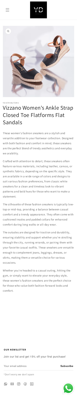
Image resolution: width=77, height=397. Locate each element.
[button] (7, 10)
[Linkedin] (32, 384)
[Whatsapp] (5, 384)
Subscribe (66, 365)
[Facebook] (25, 384)
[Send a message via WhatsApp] (68, 388)
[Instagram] (19, 384)
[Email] (12, 384)
